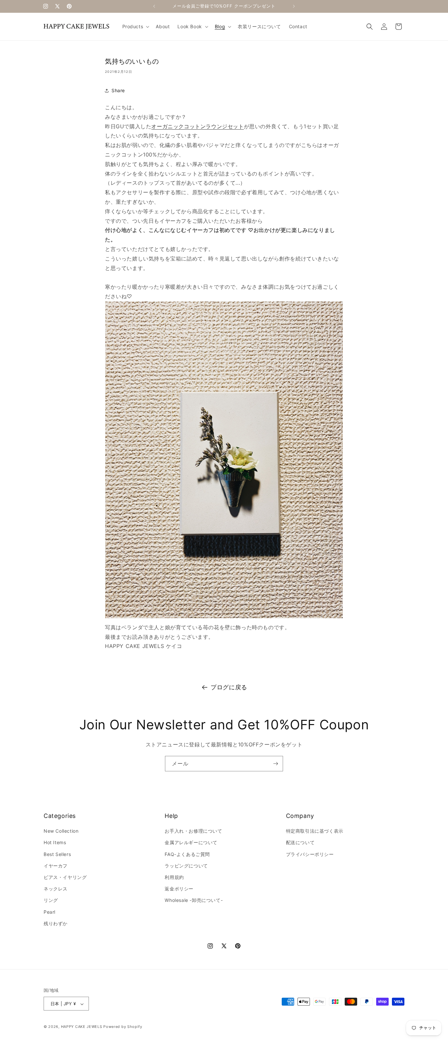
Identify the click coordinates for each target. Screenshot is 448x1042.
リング (51, 900)
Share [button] (118, 90)
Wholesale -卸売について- (194, 900)
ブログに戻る (229, 687)
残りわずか (56, 923)
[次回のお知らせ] (294, 6)
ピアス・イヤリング (65, 877)
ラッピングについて (186, 865)
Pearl (49, 912)
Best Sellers (57, 854)
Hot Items (55, 842)
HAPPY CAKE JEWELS (81, 1027)
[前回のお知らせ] (154, 6)
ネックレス (56, 889)
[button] (135, 26)
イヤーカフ (56, 865)
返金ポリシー (179, 889)
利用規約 (174, 877)
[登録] (275, 763)
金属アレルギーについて (191, 842)
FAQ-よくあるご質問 (187, 854)
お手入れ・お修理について (193, 831)
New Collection (61, 831)
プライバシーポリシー (310, 854)
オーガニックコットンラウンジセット (197, 126)
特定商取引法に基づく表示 (314, 831)
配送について (300, 842)
